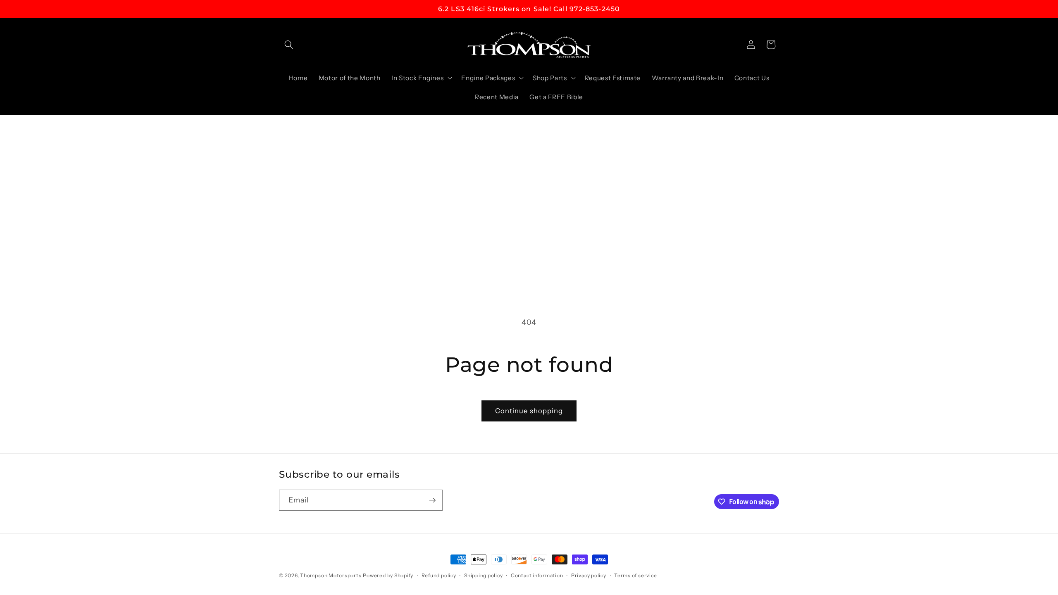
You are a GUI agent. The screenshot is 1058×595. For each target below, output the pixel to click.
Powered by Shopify (388, 575)
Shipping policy (483, 575)
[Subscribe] (432, 500)
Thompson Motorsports (330, 575)
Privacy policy (588, 575)
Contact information (537, 575)
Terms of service (635, 575)
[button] (289, 45)
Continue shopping (529, 411)
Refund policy (439, 575)
